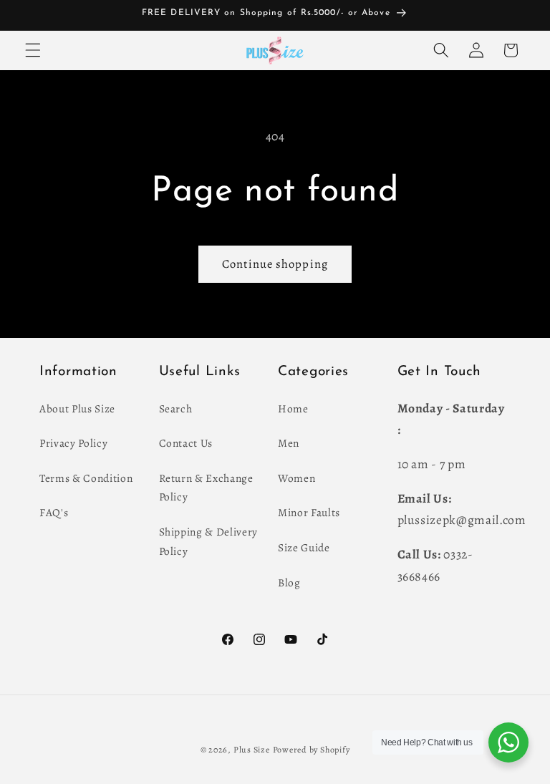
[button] (33, 50)
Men (288, 442)
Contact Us (186, 442)
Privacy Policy (73, 442)
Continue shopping (275, 264)
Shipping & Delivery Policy (209, 541)
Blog (289, 582)
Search (176, 408)
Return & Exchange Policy (206, 487)
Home (293, 408)
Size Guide (304, 547)
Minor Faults (309, 512)
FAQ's (53, 512)
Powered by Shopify (311, 749)
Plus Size (251, 749)
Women (296, 477)
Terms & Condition (85, 477)
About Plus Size (77, 408)
